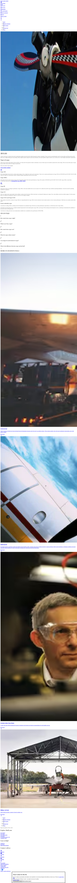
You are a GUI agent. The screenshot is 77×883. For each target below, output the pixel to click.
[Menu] (38, 20)
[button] (38, 6)
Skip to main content (4, 0)
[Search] (38, 18)
